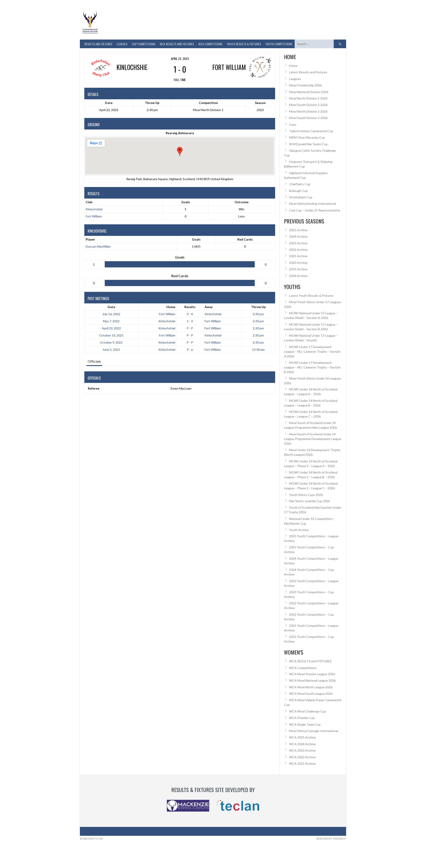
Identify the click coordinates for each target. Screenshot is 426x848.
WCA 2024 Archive (302, 744)
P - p (190, 349)
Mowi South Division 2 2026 (308, 118)
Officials (94, 361)
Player (90, 239)
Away (209, 307)
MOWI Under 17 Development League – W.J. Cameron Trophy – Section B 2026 (312, 367)
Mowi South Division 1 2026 (308, 105)
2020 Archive (298, 263)
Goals (196, 239)
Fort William (94, 216)
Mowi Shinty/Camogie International (313, 731)
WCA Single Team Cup (305, 724)
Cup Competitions (143, 44)
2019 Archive (298, 269)
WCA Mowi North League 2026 (310, 687)
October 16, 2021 (111, 335)
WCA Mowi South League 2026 (311, 693)
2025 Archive (298, 230)
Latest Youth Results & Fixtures (311, 295)
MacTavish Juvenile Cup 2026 (309, 501)
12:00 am (258, 349)
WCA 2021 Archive (302, 763)
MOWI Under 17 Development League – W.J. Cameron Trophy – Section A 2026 (312, 351)
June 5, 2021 (111, 349)
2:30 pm (258, 314)
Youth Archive (299, 530)
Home (170, 307)
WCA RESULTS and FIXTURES (177, 44)
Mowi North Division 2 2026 (308, 111)
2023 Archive (298, 243)
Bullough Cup (298, 191)
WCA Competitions (302, 668)
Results (189, 307)
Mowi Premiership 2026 (305, 85)
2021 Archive (298, 256)
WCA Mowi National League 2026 (312, 680)
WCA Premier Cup (302, 718)
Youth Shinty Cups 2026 (306, 495)
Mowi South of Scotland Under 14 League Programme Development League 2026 (312, 438)
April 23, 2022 (111, 328)
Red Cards (245, 239)
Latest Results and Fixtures (308, 72)
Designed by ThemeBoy (331, 838)
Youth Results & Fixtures (244, 44)
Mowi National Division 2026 (308, 92)
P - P (190, 328)
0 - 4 (190, 314)
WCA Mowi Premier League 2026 (312, 674)
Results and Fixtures (98, 44)
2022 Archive (298, 249)
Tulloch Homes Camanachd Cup (311, 131)
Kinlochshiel (94, 209)
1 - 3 (190, 321)
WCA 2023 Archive (302, 750)
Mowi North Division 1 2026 (308, 98)
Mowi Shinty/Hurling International (312, 203)
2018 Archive (298, 276)
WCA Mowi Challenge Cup (307, 711)
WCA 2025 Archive (302, 737)
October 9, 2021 (111, 342)
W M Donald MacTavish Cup (308, 144)
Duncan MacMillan (98, 246)
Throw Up (258, 307)
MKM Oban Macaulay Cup (307, 137)
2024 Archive (298, 236)
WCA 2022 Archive (302, 757)
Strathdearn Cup (300, 197)
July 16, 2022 (111, 314)
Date (111, 307)
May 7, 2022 (111, 321)
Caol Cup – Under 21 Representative (314, 210)
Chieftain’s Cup (299, 184)
